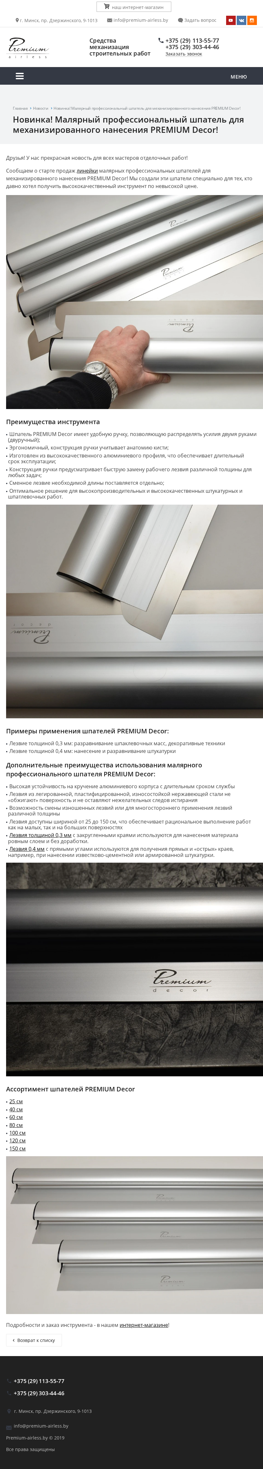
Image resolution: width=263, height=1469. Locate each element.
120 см (17, 1140)
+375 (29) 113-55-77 (192, 40)
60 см (16, 1117)
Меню (239, 76)
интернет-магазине (144, 1324)
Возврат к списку (36, 1340)
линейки (87, 170)
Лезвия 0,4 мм (27, 848)
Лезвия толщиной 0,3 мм (40, 835)
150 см (17, 1148)
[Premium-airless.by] (43, 48)
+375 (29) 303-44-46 (192, 47)
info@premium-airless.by (140, 20)
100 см (17, 1132)
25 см (16, 1101)
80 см (16, 1125)
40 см (16, 1109)
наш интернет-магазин (138, 7)
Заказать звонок (183, 54)
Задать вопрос (199, 20)
